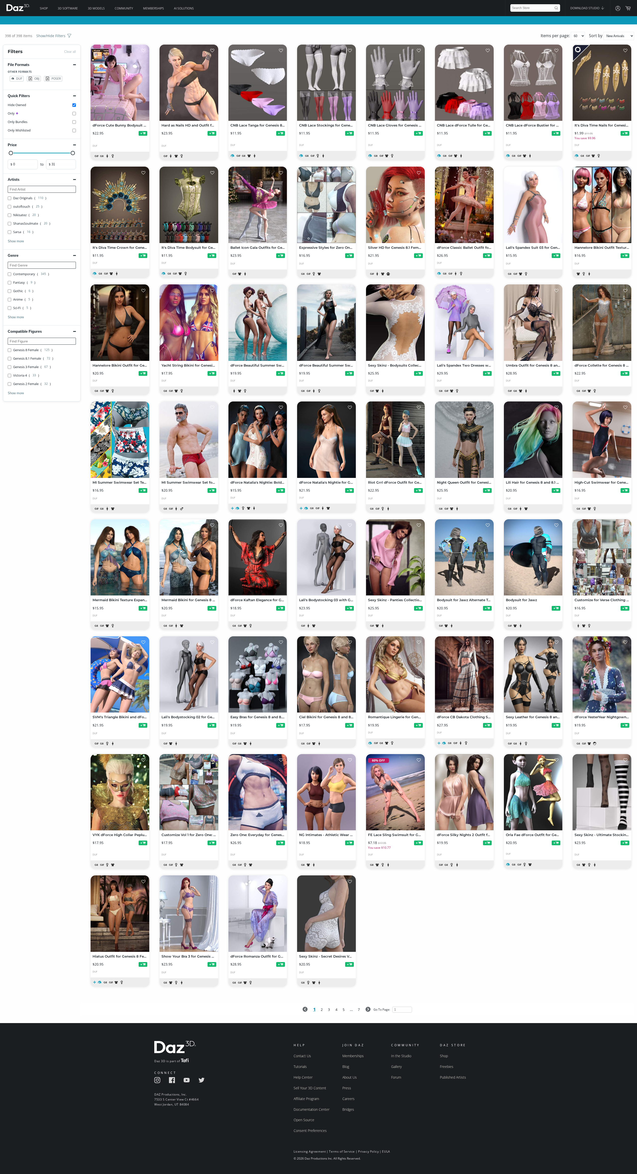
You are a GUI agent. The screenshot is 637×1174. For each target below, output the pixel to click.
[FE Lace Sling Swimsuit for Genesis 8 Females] (395, 792)
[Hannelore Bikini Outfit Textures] (602, 205)
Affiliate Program (306, 1098)
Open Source (304, 1119)
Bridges (348, 1109)
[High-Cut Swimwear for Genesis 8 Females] (602, 439)
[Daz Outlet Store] (581, 53)
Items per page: (556, 35)
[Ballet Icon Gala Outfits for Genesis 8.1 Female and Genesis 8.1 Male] (257, 205)
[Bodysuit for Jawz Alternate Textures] (464, 557)
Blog (345, 1066)
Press (346, 1088)
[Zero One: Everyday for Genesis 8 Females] (257, 792)
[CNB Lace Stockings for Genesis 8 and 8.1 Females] (326, 83)
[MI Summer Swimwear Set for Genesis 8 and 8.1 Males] (188, 439)
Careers (348, 1098)
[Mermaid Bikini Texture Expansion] (120, 557)
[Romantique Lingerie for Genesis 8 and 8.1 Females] (395, 674)
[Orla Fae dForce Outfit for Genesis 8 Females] (533, 792)
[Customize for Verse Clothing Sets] (602, 557)
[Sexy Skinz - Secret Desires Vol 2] (326, 913)
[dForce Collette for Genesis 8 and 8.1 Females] (602, 322)
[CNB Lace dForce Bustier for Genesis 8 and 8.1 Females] (533, 83)
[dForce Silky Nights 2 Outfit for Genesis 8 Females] (464, 792)
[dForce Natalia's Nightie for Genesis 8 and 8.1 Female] (326, 439)
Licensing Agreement (310, 1151)
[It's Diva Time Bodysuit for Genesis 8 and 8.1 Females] (188, 205)
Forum (396, 1077)
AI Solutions (184, 8)
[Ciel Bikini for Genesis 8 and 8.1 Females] (326, 674)
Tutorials (300, 1066)
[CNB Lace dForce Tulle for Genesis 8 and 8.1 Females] (464, 83)
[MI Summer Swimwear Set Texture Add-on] (120, 439)
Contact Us (302, 1055)
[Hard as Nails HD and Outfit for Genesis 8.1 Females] (188, 83)
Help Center (303, 1077)
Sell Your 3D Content (310, 1088)
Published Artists (453, 1077)
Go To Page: (382, 1009)
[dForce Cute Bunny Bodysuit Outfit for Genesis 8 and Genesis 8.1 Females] (120, 83)
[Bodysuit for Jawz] (533, 557)
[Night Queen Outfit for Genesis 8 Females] (464, 439)
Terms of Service (342, 1151)
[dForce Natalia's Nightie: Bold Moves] (257, 439)
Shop (44, 8)
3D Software (68, 8)
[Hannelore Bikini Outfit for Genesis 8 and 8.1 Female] (120, 322)
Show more (16, 241)
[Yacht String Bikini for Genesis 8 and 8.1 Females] (188, 322)
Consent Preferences (310, 1130)
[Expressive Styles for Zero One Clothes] (326, 205)
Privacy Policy (368, 1151)
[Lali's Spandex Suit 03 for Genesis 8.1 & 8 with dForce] (533, 205)
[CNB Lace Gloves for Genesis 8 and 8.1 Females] (395, 83)
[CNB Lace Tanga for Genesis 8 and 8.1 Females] (257, 83)
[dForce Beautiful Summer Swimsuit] (326, 322)
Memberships (153, 8)
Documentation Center (311, 1109)
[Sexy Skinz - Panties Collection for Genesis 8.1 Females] (395, 557)
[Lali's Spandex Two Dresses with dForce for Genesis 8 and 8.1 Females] (464, 322)
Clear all (70, 52)
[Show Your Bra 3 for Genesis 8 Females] (188, 913)
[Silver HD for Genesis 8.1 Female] (395, 205)
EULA (386, 1151)
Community (124, 8)
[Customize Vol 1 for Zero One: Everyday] (188, 792)
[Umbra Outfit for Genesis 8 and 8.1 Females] (533, 322)
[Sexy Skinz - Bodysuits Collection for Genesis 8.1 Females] (395, 322)
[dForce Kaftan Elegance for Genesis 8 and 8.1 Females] (257, 557)
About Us (349, 1077)
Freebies (446, 1066)
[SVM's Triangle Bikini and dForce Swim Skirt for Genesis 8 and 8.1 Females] (120, 674)
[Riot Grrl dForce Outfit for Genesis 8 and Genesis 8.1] (395, 439)
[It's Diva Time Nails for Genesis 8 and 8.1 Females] (602, 83)
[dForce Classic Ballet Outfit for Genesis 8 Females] (464, 205)
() (29, 198)
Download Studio (585, 8)
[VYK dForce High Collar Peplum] (120, 792)
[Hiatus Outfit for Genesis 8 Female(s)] (120, 913)
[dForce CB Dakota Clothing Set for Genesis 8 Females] (464, 674)
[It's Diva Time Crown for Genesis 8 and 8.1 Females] (120, 205)
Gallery (396, 1066)
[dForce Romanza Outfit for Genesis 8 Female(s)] (257, 913)
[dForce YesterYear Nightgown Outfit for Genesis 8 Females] (602, 674)
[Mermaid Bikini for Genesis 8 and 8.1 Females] (188, 557)
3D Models (96, 8)
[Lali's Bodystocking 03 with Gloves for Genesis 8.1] (326, 557)
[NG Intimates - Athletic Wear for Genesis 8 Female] (326, 792)
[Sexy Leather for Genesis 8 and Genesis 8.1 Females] (533, 674)
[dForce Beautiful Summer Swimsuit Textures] (257, 322)
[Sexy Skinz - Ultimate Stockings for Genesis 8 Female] (602, 792)
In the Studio (401, 1055)
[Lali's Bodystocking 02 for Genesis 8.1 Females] (188, 674)
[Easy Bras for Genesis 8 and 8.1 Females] (257, 674)
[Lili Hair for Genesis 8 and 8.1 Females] (533, 439)
